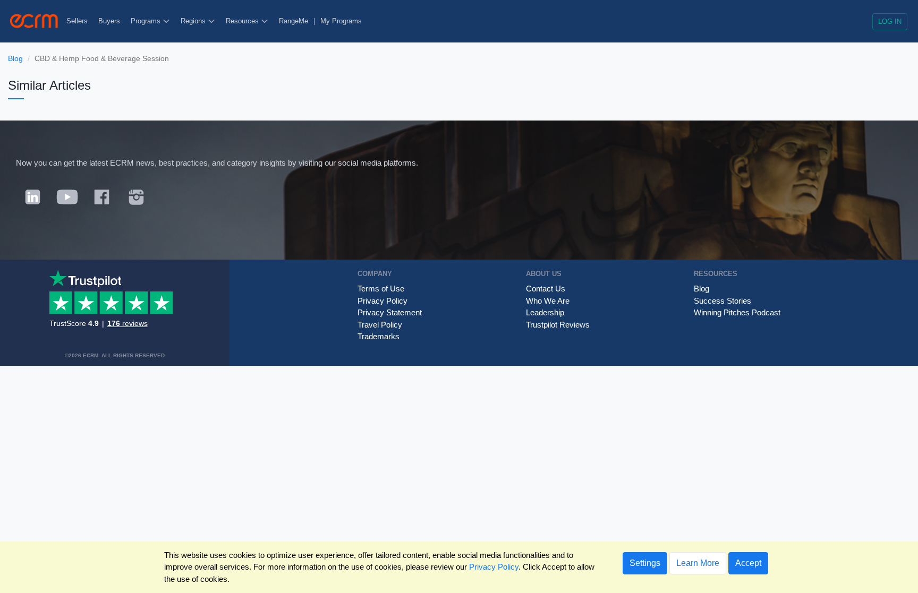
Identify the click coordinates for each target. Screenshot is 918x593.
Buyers (109, 21)
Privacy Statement (390, 312)
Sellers (77, 21)
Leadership (545, 312)
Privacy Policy (382, 300)
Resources (243, 21)
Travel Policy (380, 324)
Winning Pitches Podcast (737, 312)
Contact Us (545, 288)
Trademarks (379, 336)
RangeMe (293, 21)
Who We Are (548, 300)
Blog (15, 58)
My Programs (341, 21)
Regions (194, 21)
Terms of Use (381, 288)
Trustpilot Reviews (558, 324)
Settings (645, 563)
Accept (748, 563)
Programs (147, 21)
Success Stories (722, 300)
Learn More (697, 563)
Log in (890, 21)
